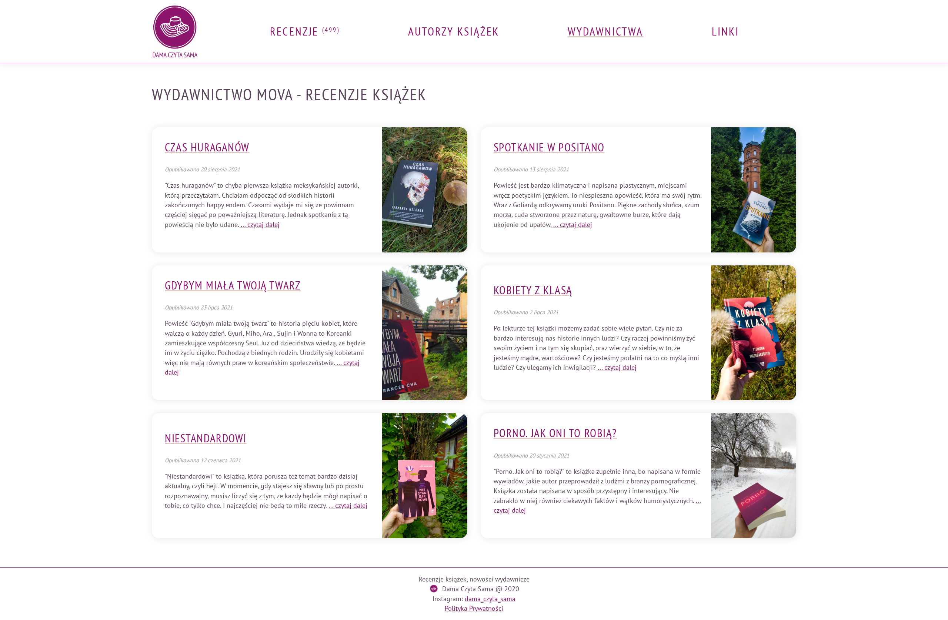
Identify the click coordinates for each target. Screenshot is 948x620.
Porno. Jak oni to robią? (555, 433)
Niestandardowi (206, 438)
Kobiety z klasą (533, 290)
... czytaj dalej (259, 224)
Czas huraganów (207, 147)
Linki (725, 31)
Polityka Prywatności (474, 608)
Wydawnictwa (606, 31)
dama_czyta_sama (490, 598)
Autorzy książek (453, 31)
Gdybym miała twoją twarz (233, 285)
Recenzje (305, 31)
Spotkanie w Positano (549, 147)
